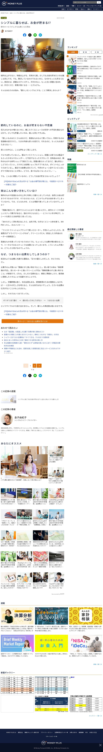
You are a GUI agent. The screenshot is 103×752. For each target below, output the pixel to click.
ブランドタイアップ (93, 6)
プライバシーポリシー (47, 732)
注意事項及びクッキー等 (61, 732)
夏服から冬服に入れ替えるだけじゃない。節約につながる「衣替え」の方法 (31, 334)
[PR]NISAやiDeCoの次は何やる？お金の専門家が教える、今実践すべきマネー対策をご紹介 (33, 183)
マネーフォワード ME (51, 736)
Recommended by (56, 594)
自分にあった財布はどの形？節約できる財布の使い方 (23, 340)
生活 (63, 9)
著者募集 (81, 732)
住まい (83, 9)
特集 (73, 6)
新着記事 (61, 6)
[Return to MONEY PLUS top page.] (12, 3)
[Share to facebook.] (24, 35)
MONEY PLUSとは (11, 732)
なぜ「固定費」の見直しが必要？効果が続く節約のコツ (24, 331)
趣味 (89, 9)
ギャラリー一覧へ (94, 716)
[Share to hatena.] (40, 35)
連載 (67, 6)
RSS (86, 732)
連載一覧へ (96, 664)
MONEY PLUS (4, 13)
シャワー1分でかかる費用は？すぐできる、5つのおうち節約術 (26, 337)
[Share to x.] (29, 35)
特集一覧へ (96, 194)
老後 (76, 9)
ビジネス (70, 9)
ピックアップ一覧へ (94, 154)
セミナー (81, 6)
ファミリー (96, 9)
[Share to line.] (35, 35)
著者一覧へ (96, 264)
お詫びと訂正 (93, 732)
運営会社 (20, 732)
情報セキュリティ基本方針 (32, 732)
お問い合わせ (73, 732)
